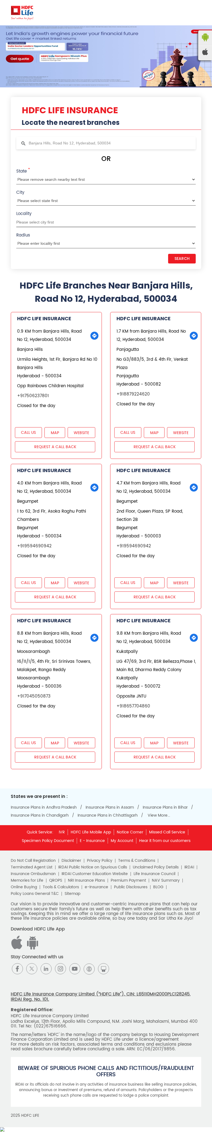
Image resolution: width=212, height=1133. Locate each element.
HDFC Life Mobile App (91, 832)
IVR (62, 832)
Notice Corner (130, 832)
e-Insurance (96, 887)
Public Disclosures (130, 887)
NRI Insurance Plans (86, 880)
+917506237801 (33, 395)
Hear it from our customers (164, 841)
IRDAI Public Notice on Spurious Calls (92, 867)
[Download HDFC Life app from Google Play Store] (18, 948)
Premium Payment (128, 880)
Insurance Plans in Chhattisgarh (108, 815)
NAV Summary (166, 880)
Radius (23, 235)
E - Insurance (92, 841)
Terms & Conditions (136, 861)
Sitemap (72, 894)
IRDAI (189, 867)
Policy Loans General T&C (35, 894)
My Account (122, 841)
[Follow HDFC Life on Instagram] (60, 968)
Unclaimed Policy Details (156, 867)
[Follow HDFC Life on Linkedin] (46, 968)
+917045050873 (34, 696)
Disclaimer (71, 861)
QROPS (55, 880)
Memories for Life (27, 880)
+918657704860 (133, 706)
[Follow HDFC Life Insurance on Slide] (103, 968)
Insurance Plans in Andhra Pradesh (44, 807)
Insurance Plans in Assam (110, 807)
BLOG (158, 887)
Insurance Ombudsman (33, 874)
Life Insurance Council (154, 874)
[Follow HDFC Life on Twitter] (31, 968)
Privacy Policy (99, 861)
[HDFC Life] (22, 12)
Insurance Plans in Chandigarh (40, 815)
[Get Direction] (94, 335)
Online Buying (24, 887)
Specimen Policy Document (48, 841)
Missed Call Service (167, 832)
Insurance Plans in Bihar (165, 807)
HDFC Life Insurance (44, 318)
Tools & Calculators (61, 887)
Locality (23, 213)
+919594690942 (34, 546)
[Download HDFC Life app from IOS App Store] (32, 948)
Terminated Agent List (31, 867)
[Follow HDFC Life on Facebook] (17, 968)
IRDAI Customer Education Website (95, 874)
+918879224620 (133, 394)
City (20, 192)
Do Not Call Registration (33, 861)
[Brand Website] (89, 968)
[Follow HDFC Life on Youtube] (74, 968)
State (23, 171)
